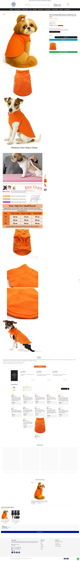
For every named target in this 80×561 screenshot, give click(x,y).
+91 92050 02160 (18, 547)
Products (6, 11)
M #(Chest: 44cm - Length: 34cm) (54, 29)
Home (3, 11)
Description (39, 357)
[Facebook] (12, 552)
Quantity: (50, 35)
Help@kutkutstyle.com (57, 6)
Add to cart (66, 37)
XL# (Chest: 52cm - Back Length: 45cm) (54, 31)
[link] (11, 472)
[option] (45, 176)
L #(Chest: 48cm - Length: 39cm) (63, 29)
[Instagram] (14, 552)
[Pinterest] (17, 552)
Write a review (64, 388)
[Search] (37, 5)
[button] (45, 173)
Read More (40, 366)
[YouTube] (19, 552)
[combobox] (35, 5)
